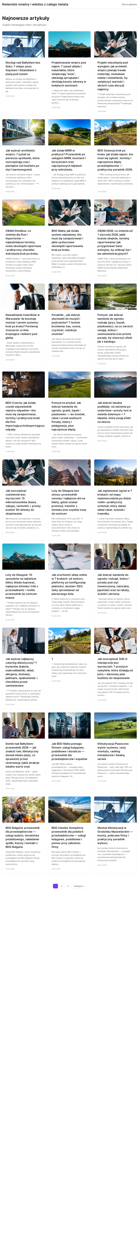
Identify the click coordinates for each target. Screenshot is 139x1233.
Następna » (79, 886)
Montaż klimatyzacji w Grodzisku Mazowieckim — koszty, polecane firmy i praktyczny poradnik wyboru (115, 835)
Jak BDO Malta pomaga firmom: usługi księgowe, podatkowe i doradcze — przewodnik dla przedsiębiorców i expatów (69, 751)
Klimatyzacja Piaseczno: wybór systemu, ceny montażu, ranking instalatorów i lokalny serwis (113, 751)
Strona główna (129, 4)
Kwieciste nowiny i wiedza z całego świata (35, 4)
